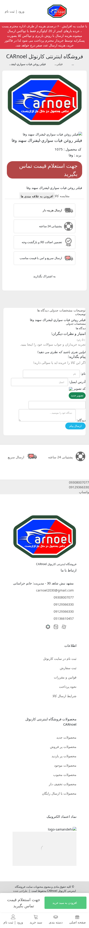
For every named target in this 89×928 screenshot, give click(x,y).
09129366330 (64, 604)
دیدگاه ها (43, 310)
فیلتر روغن (56, 64)
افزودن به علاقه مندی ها (37, 196)
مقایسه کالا (62, 196)
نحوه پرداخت (67, 686)
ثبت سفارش (68, 668)
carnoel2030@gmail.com (55, 590)
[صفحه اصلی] (57, 11)
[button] (44, 482)
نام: (83, 373)
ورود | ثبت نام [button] (15, 11)
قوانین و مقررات (65, 677)
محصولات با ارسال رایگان (59, 793)
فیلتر (71, 64)
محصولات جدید (66, 737)
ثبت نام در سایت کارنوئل (59, 658)
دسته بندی (56, 922)
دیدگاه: (81, 420)
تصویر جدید (77, 395)
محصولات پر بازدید (64, 756)
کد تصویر (79, 388)
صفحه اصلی (77, 922)
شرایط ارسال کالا (64, 696)
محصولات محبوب (64, 774)
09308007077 (64, 597)
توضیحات (79, 310)
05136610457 (64, 618)
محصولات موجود (65, 765)
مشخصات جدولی (61, 310)
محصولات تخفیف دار (62, 784)
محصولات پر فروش (63, 746)
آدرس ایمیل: (77, 382)
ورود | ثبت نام (13, 922)
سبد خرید (36, 922)
